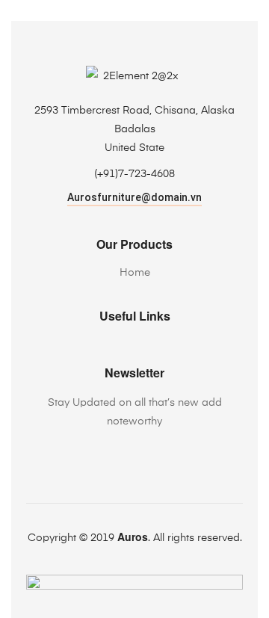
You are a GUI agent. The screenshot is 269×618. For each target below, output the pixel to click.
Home (135, 273)
